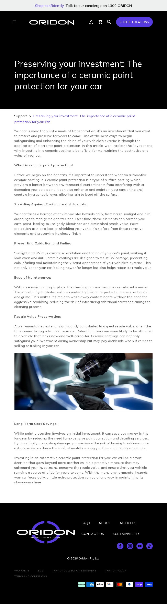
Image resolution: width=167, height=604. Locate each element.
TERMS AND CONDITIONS (30, 576)
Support (20, 116)
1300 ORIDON (120, 5)
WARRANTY (21, 570)
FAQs (85, 523)
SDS (40, 570)
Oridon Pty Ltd (89, 558)
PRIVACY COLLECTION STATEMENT (74, 570)
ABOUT (105, 523)
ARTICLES (128, 523)
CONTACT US (92, 534)
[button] (109, 22)
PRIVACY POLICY (115, 570)
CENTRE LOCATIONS (134, 22)
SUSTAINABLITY (126, 534)
